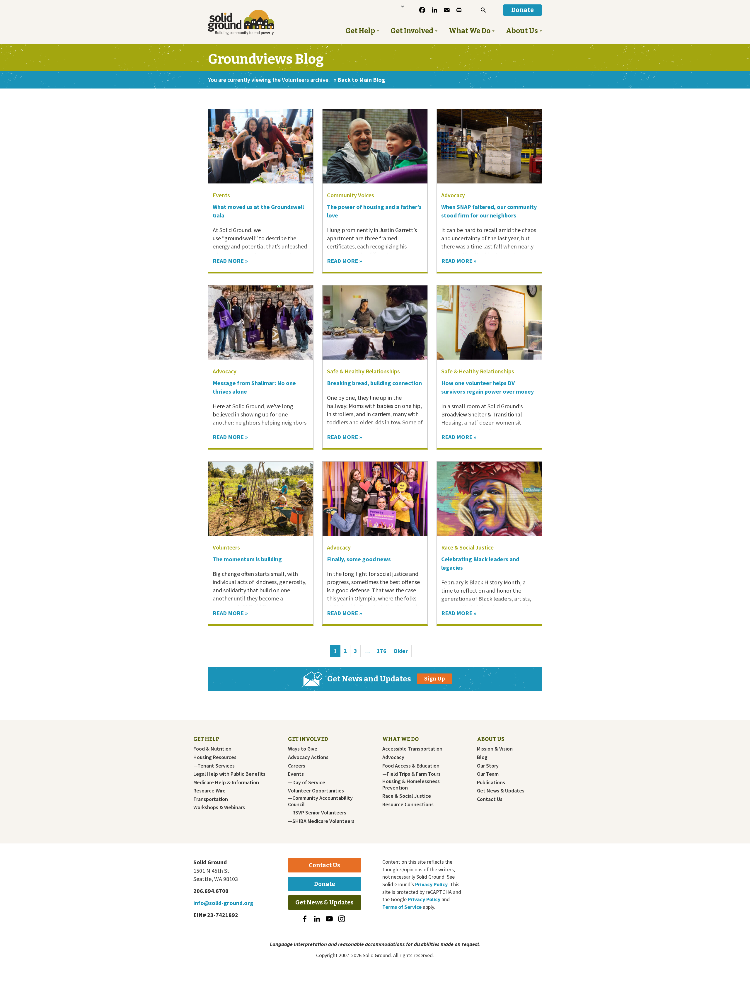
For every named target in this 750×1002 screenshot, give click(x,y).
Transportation (210, 799)
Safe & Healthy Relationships (363, 371)
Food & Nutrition (212, 749)
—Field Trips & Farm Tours (411, 774)
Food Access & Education (410, 766)
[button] (483, 10)
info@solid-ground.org (223, 902)
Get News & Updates (500, 790)
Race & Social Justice (467, 547)
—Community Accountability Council (320, 801)
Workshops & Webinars (219, 807)
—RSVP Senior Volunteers (317, 812)
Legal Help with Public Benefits (229, 774)
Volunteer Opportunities (316, 790)
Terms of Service (402, 907)
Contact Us (489, 799)
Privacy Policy (431, 884)
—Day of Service (306, 782)
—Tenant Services (214, 766)
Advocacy (453, 195)
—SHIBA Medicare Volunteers (321, 821)
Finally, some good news (359, 559)
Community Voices (350, 195)
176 (383, 650)
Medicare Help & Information (226, 782)
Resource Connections (408, 804)
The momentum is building (247, 559)
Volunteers (226, 547)
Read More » (230, 260)
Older (400, 650)
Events (221, 195)
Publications (491, 782)
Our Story (488, 766)
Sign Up (434, 679)
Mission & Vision (495, 749)
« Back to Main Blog (359, 79)
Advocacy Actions (308, 757)
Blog (482, 757)
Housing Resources (214, 757)
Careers (296, 766)
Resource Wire (209, 790)
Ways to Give (302, 749)
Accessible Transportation (412, 749)
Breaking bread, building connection (374, 383)
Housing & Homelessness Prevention (411, 784)
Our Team (488, 774)
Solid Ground (250, 22)
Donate (324, 883)
